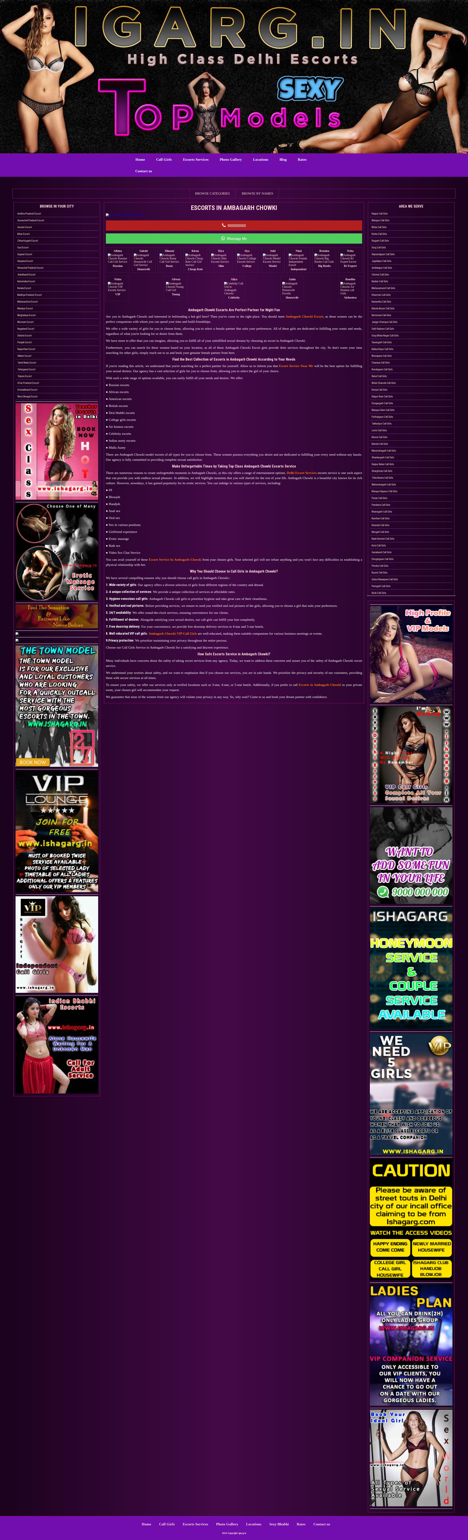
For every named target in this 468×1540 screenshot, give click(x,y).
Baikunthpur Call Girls (382, 349)
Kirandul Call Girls (380, 525)
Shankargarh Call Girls (383, 457)
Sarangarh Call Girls (382, 342)
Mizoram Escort (25, 322)
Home (140, 159)
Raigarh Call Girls (380, 240)
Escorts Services (196, 159)
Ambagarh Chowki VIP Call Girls (173, 633)
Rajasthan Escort (26, 349)
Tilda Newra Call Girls (382, 477)
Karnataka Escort (26, 281)
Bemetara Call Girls (381, 315)
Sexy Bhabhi (279, 1524)
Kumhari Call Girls (381, 518)
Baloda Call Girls (380, 443)
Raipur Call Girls (380, 213)
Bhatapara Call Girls (382, 355)
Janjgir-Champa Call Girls (384, 322)
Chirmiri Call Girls (380, 274)
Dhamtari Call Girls (381, 294)
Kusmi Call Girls (380, 572)
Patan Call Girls (379, 498)
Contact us (143, 171)
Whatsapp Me (237, 239)
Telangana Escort (26, 369)
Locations (260, 159)
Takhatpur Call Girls (382, 423)
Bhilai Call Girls (379, 227)
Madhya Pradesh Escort (29, 294)
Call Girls (164, 159)
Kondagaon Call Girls (382, 369)
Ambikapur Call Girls (382, 267)
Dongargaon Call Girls (383, 559)
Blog (283, 159)
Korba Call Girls (379, 233)
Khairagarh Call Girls (382, 511)
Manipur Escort (25, 308)
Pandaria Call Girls (381, 504)
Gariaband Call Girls (382, 552)
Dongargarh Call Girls (382, 403)
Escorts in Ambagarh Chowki (320, 685)
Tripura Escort (24, 376)
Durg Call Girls (379, 247)
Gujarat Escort (24, 254)
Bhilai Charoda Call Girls (384, 382)
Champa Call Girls (381, 362)
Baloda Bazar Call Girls (383, 308)
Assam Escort (24, 227)
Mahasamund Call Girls (383, 288)
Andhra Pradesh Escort (29, 213)
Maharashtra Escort (27, 301)
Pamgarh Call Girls (381, 586)
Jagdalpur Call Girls (381, 261)
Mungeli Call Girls (380, 531)
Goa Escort (23, 247)
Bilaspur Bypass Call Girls (384, 491)
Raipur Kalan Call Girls (383, 464)
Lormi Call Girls (379, 430)
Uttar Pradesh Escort (28, 382)
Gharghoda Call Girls (382, 471)
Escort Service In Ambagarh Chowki (175, 559)
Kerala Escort (24, 288)
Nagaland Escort (25, 328)
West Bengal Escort (27, 396)
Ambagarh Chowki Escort (304, 316)
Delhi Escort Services (302, 473)
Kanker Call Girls (380, 281)
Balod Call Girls (379, 376)
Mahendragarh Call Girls (384, 484)
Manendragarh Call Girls (384, 450)
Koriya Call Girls (379, 389)
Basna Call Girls (380, 437)
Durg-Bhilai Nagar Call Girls (385, 335)
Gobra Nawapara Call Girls (385, 579)
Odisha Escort (24, 335)
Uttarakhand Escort (27, 389)
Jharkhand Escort (26, 274)
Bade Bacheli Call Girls (383, 538)
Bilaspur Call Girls (380, 220)
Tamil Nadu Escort (26, 362)
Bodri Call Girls (379, 592)
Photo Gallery (231, 159)
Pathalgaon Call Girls (382, 416)
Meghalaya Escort (26, 315)
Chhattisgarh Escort (27, 240)
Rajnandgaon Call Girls (383, 254)
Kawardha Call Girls (381, 301)
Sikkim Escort (24, 355)
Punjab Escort (24, 342)
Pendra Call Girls (380, 565)
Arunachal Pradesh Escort (30, 220)
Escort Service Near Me (296, 366)
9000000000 (237, 226)
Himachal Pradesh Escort (30, 267)
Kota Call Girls (379, 545)
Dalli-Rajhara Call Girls (383, 328)
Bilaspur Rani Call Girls (383, 410)
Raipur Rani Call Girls (382, 396)
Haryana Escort (25, 261)
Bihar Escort (23, 233)
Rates (302, 159)
